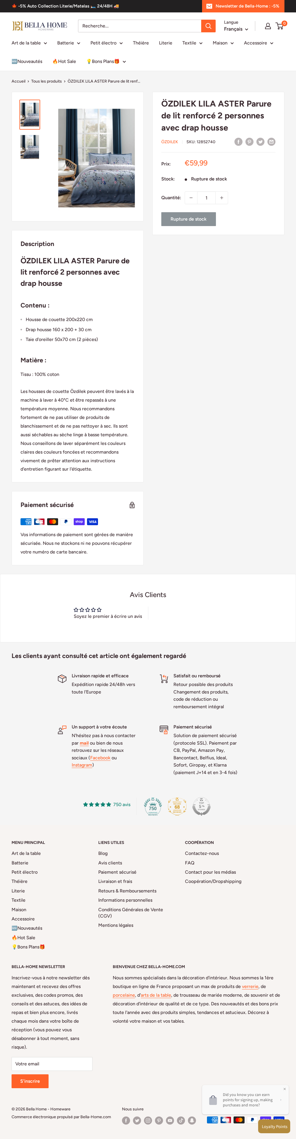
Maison (220, 43)
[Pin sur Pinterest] (249, 141)
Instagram (82, 765)
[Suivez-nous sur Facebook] (126, 1120)
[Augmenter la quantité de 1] (222, 198)
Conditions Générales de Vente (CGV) (130, 913)
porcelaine (124, 995)
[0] (279, 26)
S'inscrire (30, 1081)
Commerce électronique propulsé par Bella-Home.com (61, 1116)
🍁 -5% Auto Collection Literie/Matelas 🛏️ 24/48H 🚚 (65, 6)
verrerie (250, 986)
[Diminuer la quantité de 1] (191, 198)
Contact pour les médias (210, 872)
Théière (141, 43)
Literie (165, 43)
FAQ (190, 863)
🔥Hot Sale (64, 61)
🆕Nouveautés (27, 61)
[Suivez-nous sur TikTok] (181, 1120)
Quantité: (171, 197)
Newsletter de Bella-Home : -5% (247, 6)
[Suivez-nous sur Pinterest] (159, 1120)
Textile (189, 43)
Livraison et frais (115, 881)
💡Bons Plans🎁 (103, 61)
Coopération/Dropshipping (213, 881)
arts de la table (156, 995)
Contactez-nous (202, 853)
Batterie (65, 43)
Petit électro (103, 43)
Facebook (100, 757)
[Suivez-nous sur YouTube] (170, 1120)
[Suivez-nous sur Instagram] (148, 1120)
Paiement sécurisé (117, 872)
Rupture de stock (188, 219)
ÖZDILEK (169, 141)
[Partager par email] (271, 141)
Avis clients (110, 863)
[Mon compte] (268, 26)
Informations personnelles (125, 900)
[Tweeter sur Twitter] (260, 141)
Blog (103, 853)
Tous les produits (46, 81)
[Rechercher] (208, 26)
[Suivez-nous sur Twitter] (137, 1120)
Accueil (18, 81)
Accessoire (255, 43)
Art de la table (26, 43)
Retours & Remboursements (127, 891)
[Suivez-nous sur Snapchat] (192, 1120)
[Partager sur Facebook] (238, 141)
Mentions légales (115, 925)
